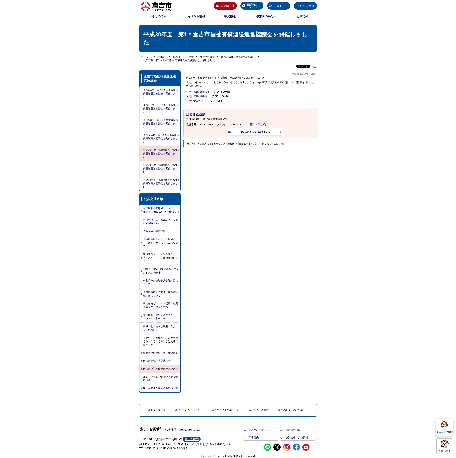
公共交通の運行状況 (154, 231)
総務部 (176, 56)
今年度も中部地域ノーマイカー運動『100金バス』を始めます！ (161, 210)
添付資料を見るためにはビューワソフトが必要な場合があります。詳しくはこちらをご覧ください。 (238, 143)
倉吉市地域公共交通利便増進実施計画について (160, 294)
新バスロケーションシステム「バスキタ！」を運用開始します (160, 258)
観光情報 (230, 16)
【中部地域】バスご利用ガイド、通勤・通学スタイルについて (160, 243)
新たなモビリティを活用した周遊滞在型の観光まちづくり (160, 305)
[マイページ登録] (305, 6)
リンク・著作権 (260, 410)
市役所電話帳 (293, 430)
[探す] (278, 6)
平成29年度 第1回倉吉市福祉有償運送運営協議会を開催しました (161, 168)
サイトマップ (158, 410)
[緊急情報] (225, 6)
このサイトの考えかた (226, 410)
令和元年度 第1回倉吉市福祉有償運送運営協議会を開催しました (161, 138)
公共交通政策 (207, 56)
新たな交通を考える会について (160, 388)
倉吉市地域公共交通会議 (156, 360)
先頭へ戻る (444, 450)
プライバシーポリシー (190, 410)
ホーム (144, 56)
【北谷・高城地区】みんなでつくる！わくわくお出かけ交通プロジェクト (160, 341)
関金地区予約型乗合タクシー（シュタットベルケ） (159, 317)
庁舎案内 (254, 437)
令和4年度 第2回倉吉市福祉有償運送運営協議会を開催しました (160, 93)
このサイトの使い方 (292, 410)
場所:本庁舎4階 (257, 124)
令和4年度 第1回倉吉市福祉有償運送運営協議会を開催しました (160, 108)
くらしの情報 (157, 16)
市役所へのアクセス (260, 430)
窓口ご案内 (192, 439)
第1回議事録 (200, 96)
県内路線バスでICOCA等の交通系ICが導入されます (160, 221)
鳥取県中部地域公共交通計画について (160, 282)
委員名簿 (198, 100)
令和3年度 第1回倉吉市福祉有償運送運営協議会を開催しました (160, 123)
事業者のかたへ (266, 16)
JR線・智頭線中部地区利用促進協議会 (160, 378)
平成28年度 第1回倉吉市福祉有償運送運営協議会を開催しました (161, 183)
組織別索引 (160, 56)
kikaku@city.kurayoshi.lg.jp (255, 131)
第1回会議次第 (201, 91)
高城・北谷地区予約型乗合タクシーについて (160, 328)
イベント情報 (196, 16)
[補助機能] (252, 6)
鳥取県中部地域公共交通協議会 (160, 352)
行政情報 (302, 16)
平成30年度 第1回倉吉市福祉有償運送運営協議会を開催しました (161, 153)
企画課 (190, 56)
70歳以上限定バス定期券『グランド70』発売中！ (160, 271)
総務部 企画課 (195, 114)
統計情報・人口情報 (297, 437)
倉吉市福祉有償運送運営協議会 (238, 56)
